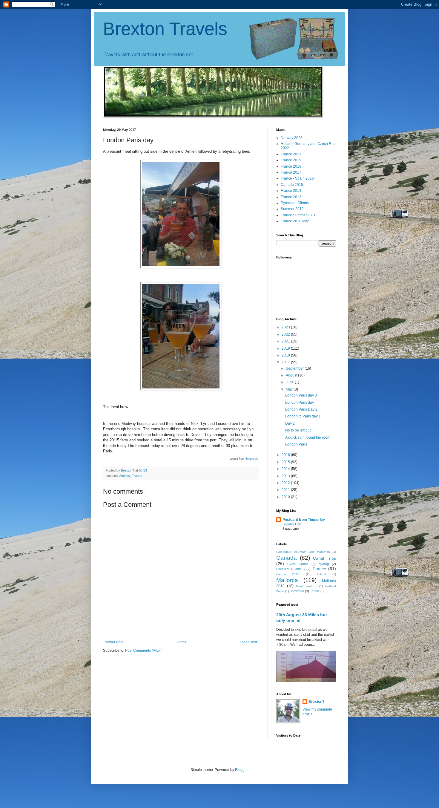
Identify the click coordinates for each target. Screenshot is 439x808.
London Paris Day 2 (301, 409)
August (292, 375)
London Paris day (299, 402)
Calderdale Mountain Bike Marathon (303, 551)
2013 (286, 476)
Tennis (315, 591)
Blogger (241, 770)
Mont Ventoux (306, 586)
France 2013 (291, 197)
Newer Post (114, 642)
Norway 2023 (292, 138)
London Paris (296, 444)
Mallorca (287, 580)
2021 (286, 341)
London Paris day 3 (301, 395)
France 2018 (291, 166)
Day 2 (290, 423)
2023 (286, 327)
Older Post (248, 642)
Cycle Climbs (297, 564)
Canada (286, 558)
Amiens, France (130, 476)
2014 (286, 469)
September (295, 368)
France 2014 (291, 191)
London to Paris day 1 (303, 416)
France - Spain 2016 (297, 178)
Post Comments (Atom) (143, 650)
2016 (286, 455)
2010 (286, 497)
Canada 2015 (292, 185)
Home (182, 642)
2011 (286, 490)
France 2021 (291, 154)
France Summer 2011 (298, 215)
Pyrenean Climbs (295, 203)
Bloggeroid (251, 458)
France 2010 (287, 574)
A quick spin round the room (307, 437)
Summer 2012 (292, 209)
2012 (286, 483)
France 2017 (291, 172)
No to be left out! (298, 430)
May (290, 389)
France (319, 568)
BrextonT (316, 702)
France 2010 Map (295, 221)
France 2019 (291, 160)
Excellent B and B (290, 569)
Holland (321, 574)
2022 (286, 334)
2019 (286, 348)
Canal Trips (324, 558)
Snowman (297, 591)
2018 (286, 355)
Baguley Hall (291, 524)
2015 (286, 462)
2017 (286, 362)
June (290, 382)
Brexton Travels (165, 29)
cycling (324, 564)
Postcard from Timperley (304, 520)
